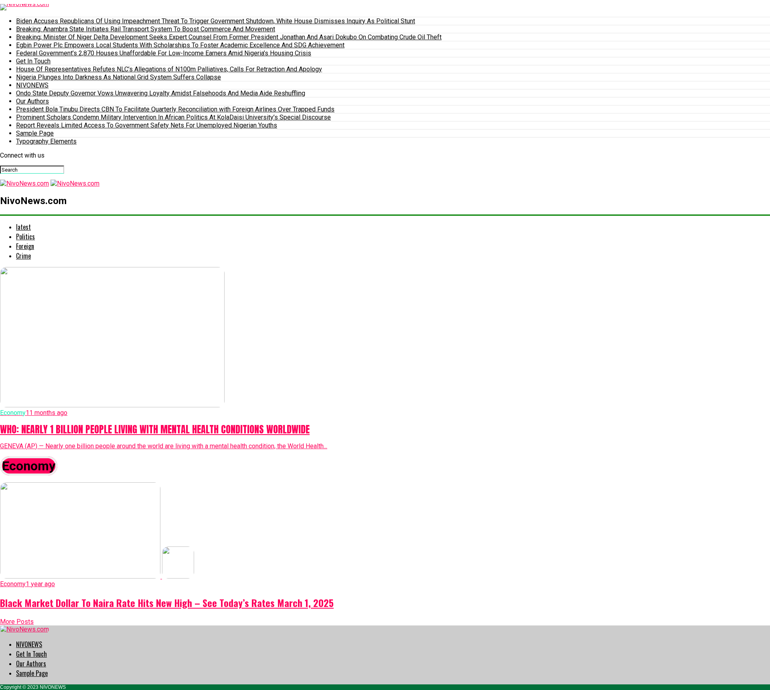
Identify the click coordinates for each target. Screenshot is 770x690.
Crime (23, 256)
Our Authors (32, 101)
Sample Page (35, 133)
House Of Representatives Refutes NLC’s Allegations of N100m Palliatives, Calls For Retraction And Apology (169, 69)
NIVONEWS (32, 85)
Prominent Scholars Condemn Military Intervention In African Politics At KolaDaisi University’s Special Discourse (173, 117)
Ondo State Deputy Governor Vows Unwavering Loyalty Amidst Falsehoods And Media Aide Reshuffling (160, 93)
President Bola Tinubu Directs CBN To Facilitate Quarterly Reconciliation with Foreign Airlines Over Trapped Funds (175, 109)
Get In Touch (33, 61)
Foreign (25, 246)
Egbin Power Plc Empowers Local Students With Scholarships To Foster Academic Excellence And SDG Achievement (180, 45)
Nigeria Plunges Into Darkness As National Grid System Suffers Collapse (118, 77)
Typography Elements (46, 141)
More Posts (17, 621)
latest (23, 227)
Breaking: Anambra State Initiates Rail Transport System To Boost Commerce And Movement (145, 29)
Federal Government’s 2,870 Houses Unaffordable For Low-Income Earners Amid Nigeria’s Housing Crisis (163, 53)
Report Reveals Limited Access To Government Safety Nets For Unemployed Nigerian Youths (146, 125)
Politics (25, 236)
